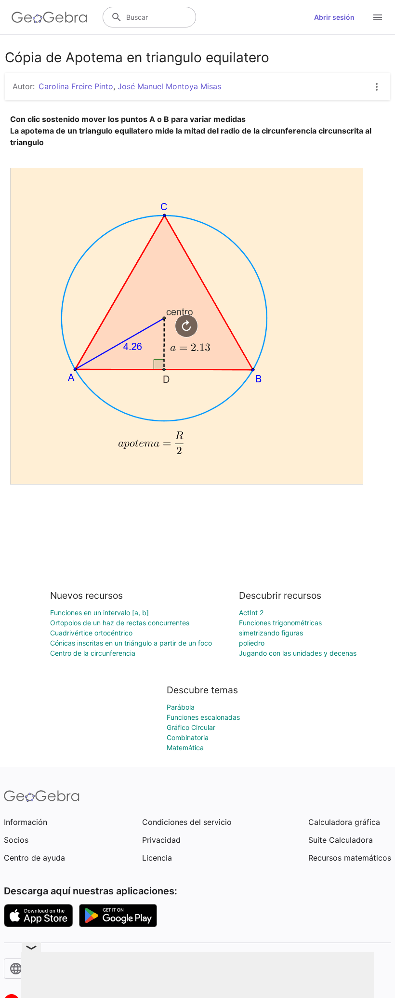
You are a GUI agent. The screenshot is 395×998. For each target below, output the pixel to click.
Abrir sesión (334, 17)
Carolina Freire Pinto (76, 86)
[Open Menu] (377, 17)
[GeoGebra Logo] (49, 17)
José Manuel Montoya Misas (169, 86)
